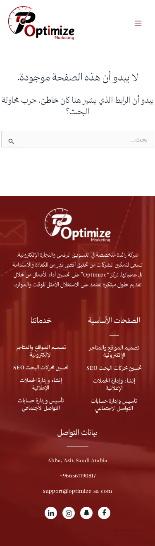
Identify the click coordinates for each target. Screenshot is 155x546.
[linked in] (51, 513)
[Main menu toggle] (138, 23)
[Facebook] (104, 513)
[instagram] (68, 513)
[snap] (86, 513)
